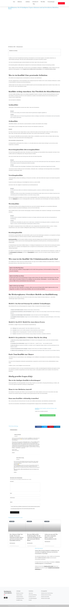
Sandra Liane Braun (17, 434)
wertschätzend (31, 252)
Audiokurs (28, 1)
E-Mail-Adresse (12, 497)
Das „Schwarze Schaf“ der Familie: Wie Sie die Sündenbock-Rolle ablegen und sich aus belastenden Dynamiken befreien (16, 537)
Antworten (13, 452)
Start (14, 1)
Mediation (20, 1)
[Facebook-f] (4, 597)
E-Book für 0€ (35, 1)
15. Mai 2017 (15, 436)
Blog (34, 3)
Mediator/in (15, 198)
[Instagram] (6, 597)
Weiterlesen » (12, 543)
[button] (59, 50)
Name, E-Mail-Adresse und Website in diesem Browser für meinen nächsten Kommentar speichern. (25, 506)
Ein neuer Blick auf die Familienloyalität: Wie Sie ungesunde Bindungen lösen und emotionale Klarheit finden (34, 537)
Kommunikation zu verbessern (16, 252)
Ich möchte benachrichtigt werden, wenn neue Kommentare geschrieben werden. (23, 508)
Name (11, 493)
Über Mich (43, 1)
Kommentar (12, 481)
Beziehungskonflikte (13, 239)
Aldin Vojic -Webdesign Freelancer (44, 605)
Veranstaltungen (51, 1)
